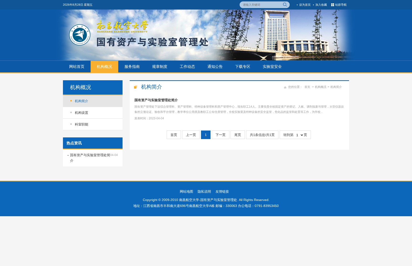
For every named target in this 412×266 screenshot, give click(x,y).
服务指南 (132, 67)
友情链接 (222, 191)
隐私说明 (204, 191)
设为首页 (305, 4)
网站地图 (186, 191)
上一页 (191, 135)
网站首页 (76, 67)
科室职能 (81, 124)
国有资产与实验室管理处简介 (156, 100)
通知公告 (215, 67)
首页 (307, 87)
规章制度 (159, 67)
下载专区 (242, 67)
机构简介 (81, 101)
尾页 (237, 135)
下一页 (221, 135)
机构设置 (81, 113)
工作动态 (187, 67)
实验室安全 (272, 67)
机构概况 (104, 67)
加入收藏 (321, 4)
